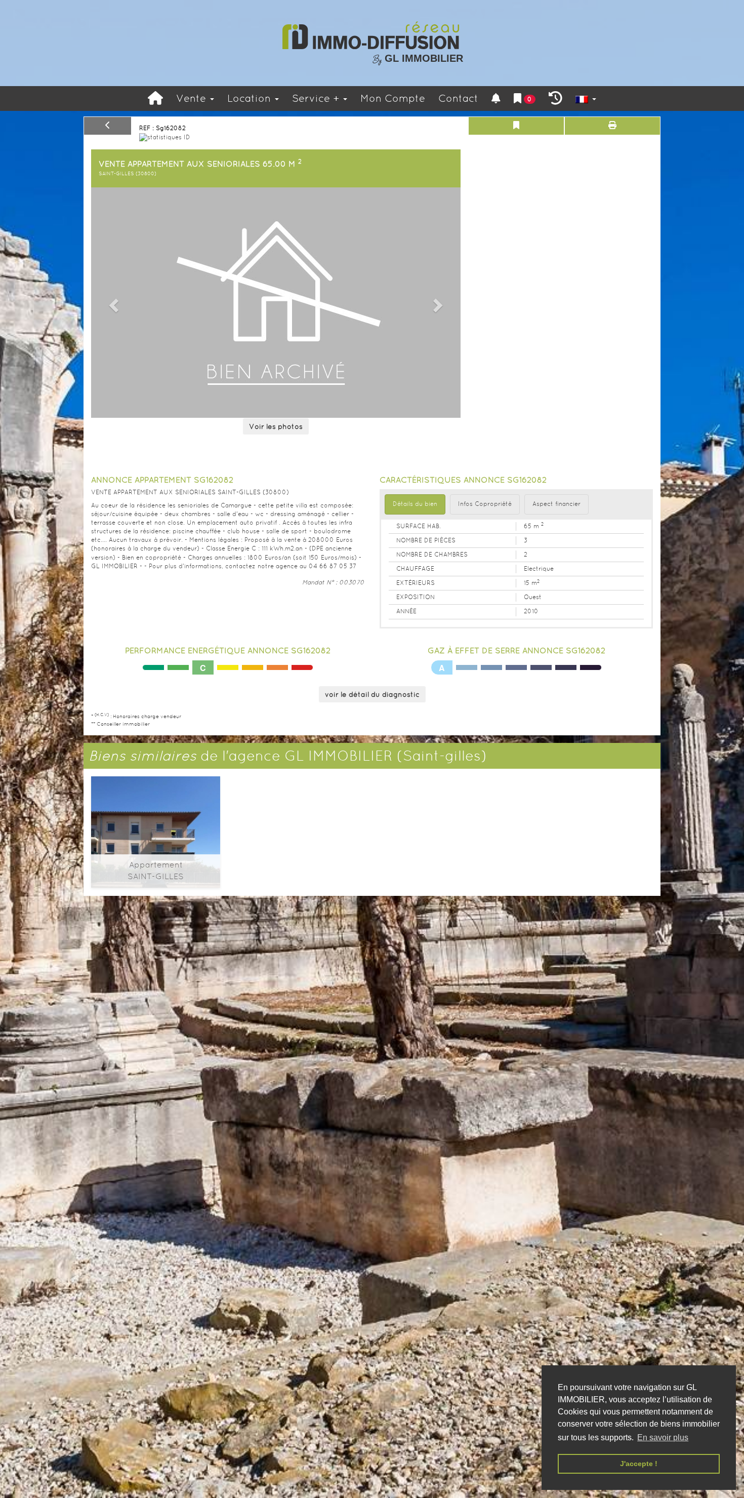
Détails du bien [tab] (415, 503)
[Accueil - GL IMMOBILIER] (372, 35)
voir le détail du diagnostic (372, 694)
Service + (317, 98)
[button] (112, 302)
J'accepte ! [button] (638, 1464)
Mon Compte (392, 98)
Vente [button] (192, 98)
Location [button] (250, 98)
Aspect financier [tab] (556, 503)
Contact (458, 98)
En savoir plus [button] (662, 1437)
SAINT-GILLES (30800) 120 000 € (155, 820)
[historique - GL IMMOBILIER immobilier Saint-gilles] (555, 98)
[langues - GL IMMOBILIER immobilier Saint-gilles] (585, 98)
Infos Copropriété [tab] (485, 503)
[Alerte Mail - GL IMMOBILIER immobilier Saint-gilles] (496, 98)
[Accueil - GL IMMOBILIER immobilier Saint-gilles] (155, 98)
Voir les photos (276, 426)
